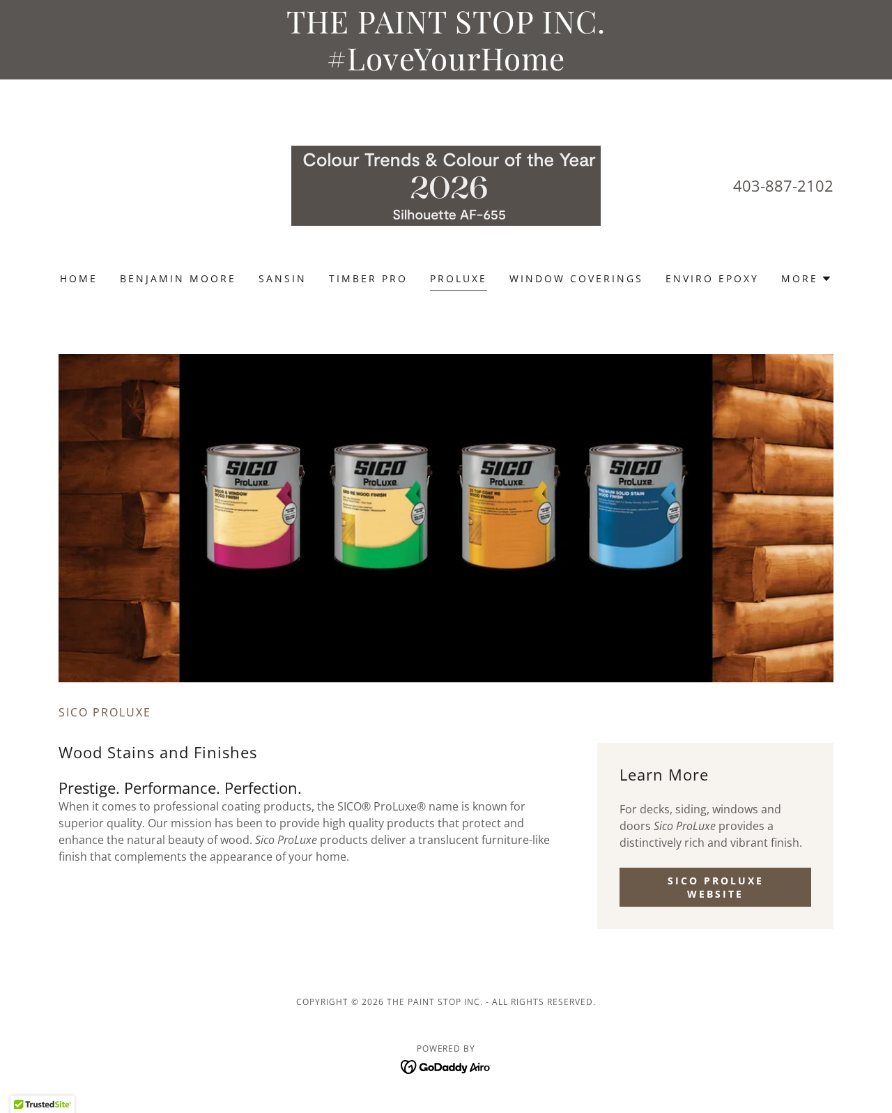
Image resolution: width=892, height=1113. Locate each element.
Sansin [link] (283, 278)
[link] (446, 184)
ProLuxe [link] (458, 278)
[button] (806, 278)
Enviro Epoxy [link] (712, 278)
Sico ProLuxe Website (716, 887)
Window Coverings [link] (576, 278)
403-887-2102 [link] (783, 185)
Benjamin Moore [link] (178, 278)
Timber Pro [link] (368, 278)
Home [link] (79, 278)
